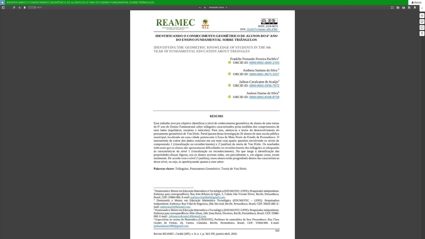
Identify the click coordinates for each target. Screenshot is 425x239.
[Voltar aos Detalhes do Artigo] (2, 2)
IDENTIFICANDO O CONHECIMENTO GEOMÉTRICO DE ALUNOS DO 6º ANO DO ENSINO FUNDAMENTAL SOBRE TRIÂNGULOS (80, 2)
